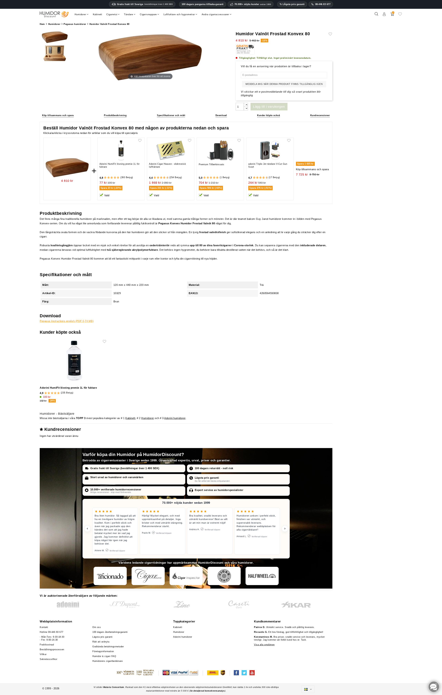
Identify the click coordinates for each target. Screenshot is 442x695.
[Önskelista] (400, 15)
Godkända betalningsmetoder (108, 646)
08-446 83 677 (323, 4)
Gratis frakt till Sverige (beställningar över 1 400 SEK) (124, 468)
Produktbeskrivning (115, 115)
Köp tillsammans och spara (58, 115)
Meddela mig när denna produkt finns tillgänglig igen (284, 84)
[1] (105, 178)
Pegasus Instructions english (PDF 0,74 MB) (67, 321)
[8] (164, 178)
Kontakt (44, 627)
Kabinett (130, 418)
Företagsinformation (103, 651)
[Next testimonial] (285, 528)
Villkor (43, 654)
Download (221, 115)
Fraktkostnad (47, 644)
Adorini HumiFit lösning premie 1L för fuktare (119, 165)
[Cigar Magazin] (224, 576)
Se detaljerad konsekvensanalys (207, 691)
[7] (162, 178)
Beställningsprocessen (52, 649)
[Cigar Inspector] (186, 576)
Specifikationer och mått (171, 115)
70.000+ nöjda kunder (252, 4)
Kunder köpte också (268, 115)
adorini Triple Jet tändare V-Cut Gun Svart (267, 165)
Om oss (96, 627)
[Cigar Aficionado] (110, 576)
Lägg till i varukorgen (269, 106)
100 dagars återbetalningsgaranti (110, 632)
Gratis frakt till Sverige (145, 4)
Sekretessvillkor (48, 659)
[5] (118, 178)
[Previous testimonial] (87, 528)
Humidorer (147, 418)
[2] (108, 178)
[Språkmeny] (308, 689)
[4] (115, 178)
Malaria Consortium (113, 687)
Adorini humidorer (174, 418)
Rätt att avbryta (100, 641)
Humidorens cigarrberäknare (107, 661)
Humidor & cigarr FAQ (104, 656)
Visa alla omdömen (264, 644)
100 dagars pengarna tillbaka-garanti (203, 4)
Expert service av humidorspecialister (219, 490)
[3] (111, 178)
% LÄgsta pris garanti (292, 4)
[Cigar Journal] (148, 576)
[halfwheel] (262, 576)
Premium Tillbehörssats (211, 164)
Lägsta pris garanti (207, 477)
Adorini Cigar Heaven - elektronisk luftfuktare (167, 165)
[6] (161, 178)
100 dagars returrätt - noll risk (214, 468)
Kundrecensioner (320, 115)
